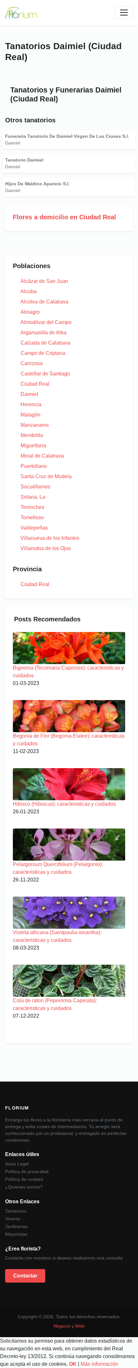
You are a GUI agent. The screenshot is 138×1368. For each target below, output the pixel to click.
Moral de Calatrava (42, 456)
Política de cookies (24, 1179)
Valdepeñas (34, 528)
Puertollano (34, 466)
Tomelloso (32, 517)
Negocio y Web (69, 1326)
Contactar (25, 1275)
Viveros (12, 1218)
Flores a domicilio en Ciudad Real (64, 217)
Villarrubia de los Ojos (46, 548)
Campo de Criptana (43, 353)
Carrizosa (32, 363)
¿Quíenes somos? (24, 1186)
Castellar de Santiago (45, 373)
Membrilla (32, 435)
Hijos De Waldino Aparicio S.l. (37, 183)
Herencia (31, 404)
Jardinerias (16, 1226)
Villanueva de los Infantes (50, 538)
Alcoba (29, 291)
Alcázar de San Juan (44, 281)
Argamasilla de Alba (43, 332)
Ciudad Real (35, 384)
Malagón (30, 414)
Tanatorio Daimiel (24, 159)
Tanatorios (15, 1211)
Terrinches (32, 507)
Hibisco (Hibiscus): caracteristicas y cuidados (64, 804)
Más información (99, 1364)
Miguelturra (33, 445)
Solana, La (33, 497)
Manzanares (35, 425)
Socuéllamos (35, 486)
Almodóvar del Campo (46, 322)
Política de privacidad (26, 1171)
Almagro (30, 312)
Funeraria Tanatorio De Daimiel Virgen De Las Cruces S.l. (67, 136)
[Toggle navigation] (124, 12)
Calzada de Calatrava (45, 343)
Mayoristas (16, 1234)
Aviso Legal (17, 1163)
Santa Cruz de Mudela (46, 476)
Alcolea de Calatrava (44, 301)
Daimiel (29, 394)
